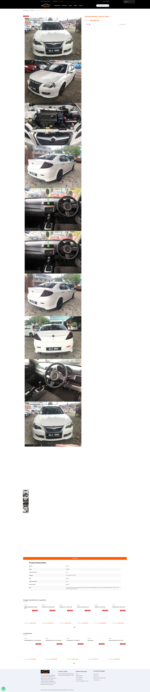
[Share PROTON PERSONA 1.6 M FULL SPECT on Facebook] (86, 24)
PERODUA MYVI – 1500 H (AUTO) (66, 607)
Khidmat (80, 5)
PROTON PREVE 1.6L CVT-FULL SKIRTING (53, 640)
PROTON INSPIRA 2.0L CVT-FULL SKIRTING (32, 640)
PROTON (31, 10)
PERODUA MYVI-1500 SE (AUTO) (48, 607)
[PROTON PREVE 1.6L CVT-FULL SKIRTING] (53, 649)
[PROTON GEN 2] (96, 649)
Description (75, 558)
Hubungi (75, 5)
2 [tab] (75, 663)
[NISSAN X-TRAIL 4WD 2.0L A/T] (83, 615)
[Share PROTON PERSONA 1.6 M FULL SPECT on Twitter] (87, 24)
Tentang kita (64, 5)
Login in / (104, 1)
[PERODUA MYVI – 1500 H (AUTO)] (66, 615)
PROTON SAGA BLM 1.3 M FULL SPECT (116, 640)
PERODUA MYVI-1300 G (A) (100, 607)
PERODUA (43, 605)
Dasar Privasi (95, 675)
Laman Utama (57, 5)
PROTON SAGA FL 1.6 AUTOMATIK (73, 640)
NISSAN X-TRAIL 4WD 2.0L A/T (83, 607)
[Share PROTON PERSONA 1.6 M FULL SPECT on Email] (89, 24)
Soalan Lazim (95, 674)
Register (107, 1)
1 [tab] (74, 663)
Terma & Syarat (96, 679)
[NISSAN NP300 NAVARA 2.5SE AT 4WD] (31, 615)
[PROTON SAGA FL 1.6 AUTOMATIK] (75, 649)
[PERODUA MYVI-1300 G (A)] (101, 615)
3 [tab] (76, 663)
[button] (3, 688)
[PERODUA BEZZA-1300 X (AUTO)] (119, 615)
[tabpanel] (31, 615)
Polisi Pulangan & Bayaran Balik (99, 677)
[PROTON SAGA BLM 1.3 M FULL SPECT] (117, 649)
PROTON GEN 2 (91, 640)
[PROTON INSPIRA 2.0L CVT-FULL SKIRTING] (32, 649)
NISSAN (25, 605)
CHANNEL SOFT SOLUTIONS (68, 690)
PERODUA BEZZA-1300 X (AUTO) (118, 607)
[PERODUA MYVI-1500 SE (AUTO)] (48, 615)
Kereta (70, 5)
